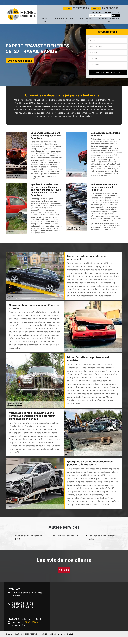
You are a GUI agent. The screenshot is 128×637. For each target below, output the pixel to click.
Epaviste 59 (45, 20)
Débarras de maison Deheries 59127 (102, 537)
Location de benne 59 (64, 20)
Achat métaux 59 (87, 20)
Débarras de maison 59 (109, 20)
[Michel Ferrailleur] (21, 14)
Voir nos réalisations (20, 60)
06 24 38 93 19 (105, 8)
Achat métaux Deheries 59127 (66, 535)
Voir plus (64, 569)
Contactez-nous (65, 634)
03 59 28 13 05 (77, 8)
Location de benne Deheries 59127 (28, 537)
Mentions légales (48, 634)
